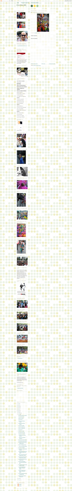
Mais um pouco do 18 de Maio (22, 439)
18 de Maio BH (21, 5)
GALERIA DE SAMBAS (35, 2)
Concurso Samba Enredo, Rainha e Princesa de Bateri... (22, 468)
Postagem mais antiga (52, 63)
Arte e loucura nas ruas (21, 432)
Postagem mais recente (34, 63)
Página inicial (43, 63)
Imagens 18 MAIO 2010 (21, 428)
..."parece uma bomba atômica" (22, 446)
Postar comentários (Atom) (37, 65)
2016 (18, 403)
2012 (18, 409)
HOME (18, 2)
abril (19, 478)
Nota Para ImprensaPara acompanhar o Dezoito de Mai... (22, 462)
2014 (18, 406)
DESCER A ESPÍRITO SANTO (22, 415)
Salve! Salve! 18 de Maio (21, 433)
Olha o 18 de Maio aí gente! (22, 444)
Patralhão (20, 484)
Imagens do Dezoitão (21, 425)
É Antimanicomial (20, 358)
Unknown (20, 485)
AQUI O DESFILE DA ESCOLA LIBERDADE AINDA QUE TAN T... (22, 452)
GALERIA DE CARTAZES (25, 2)
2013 (18, 407)
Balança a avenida (20, 418)
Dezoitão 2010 (20, 419)
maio (19, 414)
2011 (18, 410)
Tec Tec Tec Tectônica (21, 447)
